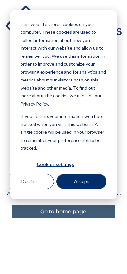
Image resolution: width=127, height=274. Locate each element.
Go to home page (63, 211)
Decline (29, 181)
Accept (81, 181)
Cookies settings (55, 164)
